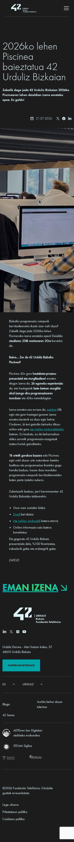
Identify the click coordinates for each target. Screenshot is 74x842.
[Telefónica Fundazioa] (8, 758)
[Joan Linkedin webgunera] (4, 631)
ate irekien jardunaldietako (47, 429)
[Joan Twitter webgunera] (11, 631)
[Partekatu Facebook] (64, 118)
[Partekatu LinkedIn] (70, 118)
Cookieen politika (13, 819)
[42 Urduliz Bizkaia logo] (23, 8)
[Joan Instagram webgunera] (18, 631)
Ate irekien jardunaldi (26, 521)
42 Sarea (8, 715)
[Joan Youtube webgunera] (24, 631)
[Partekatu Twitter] (58, 118)
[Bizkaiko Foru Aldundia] (35, 758)
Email (16, 514)
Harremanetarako (21, 665)
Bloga (6, 704)
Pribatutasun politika (14, 812)
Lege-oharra (10, 805)
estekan (52, 409)
